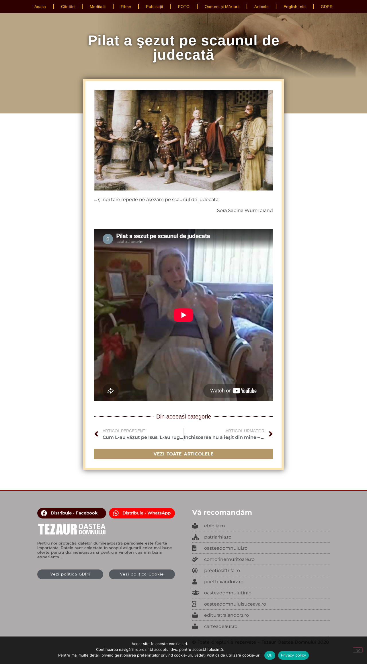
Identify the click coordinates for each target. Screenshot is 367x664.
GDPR (327, 6)
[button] (71, 513)
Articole (261, 6)
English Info (295, 6)
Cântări (68, 6)
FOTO (184, 6)
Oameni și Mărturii (222, 6)
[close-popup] (261, 548)
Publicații (154, 6)
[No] (358, 650)
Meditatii (98, 6)
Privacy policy (293, 655)
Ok (269, 655)
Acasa (40, 6)
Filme (126, 6)
